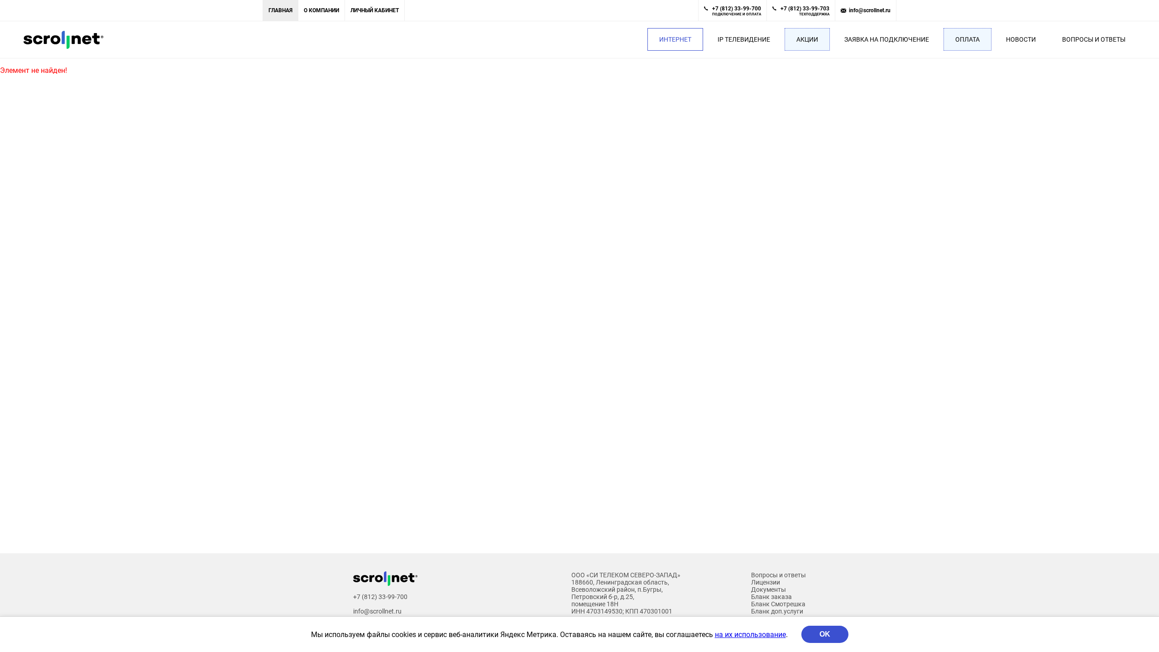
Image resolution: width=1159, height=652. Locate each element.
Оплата (967, 39)
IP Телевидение (744, 39)
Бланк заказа (771, 596)
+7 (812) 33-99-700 (736, 10)
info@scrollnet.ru (870, 10)
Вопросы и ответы (1093, 39)
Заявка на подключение (886, 39)
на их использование (750, 634)
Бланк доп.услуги (777, 611)
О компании (321, 10)
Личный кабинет (374, 10)
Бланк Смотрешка (778, 604)
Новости (1021, 39)
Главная (280, 10)
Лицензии (765, 582)
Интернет (675, 39)
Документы (768, 589)
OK (824, 634)
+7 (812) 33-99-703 (805, 10)
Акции (807, 39)
